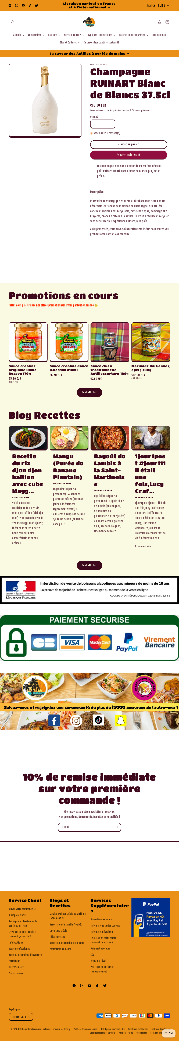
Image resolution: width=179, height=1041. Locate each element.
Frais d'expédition (113, 110)
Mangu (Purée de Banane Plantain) (68, 466)
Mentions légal (98, 960)
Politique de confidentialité (113, 1029)
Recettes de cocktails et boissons (67, 942)
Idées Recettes (57, 936)
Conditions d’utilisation (138, 1029)
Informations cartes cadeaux (105, 925)
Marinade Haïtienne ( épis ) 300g (150, 367)
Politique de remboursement (86, 1029)
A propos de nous (18, 915)
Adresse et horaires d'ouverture (25, 954)
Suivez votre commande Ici (22, 909)
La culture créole (58, 930)
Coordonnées (142, 1033)
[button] (12, 22)
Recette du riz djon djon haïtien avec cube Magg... (27, 473)
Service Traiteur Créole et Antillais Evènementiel (68, 916)
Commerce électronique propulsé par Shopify (51, 1029)
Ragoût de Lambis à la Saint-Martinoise (109, 470)
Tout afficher (89, 392)
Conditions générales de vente (102, 1033)
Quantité (94, 116)
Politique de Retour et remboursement (102, 969)
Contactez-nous (17, 973)
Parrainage (14, 960)
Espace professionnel (20, 948)
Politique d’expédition (161, 1029)
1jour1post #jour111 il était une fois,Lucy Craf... (150, 473)
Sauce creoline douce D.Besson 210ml (69, 367)
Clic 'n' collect (16, 967)
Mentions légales (126, 1033)
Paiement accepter (100, 948)
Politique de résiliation (160, 1033)
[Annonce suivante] (120, 5)
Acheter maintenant (128, 154)
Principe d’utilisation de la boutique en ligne (23, 923)
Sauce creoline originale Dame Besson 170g (23, 369)
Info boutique (16, 942)
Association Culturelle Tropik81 (66, 924)
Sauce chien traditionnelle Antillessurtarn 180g (110, 369)
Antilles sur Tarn (25, 1029)
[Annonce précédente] (58, 5)
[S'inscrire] (117, 827)
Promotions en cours (60, 949)
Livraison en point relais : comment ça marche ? (22, 934)
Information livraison (102, 931)
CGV (92, 954)
